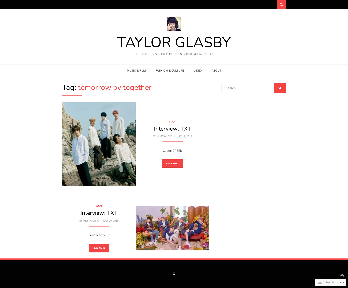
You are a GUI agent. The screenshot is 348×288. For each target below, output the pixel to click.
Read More (172, 163)
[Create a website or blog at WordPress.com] (174, 273)
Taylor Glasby (174, 42)
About (216, 70)
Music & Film (136, 70)
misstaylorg (164, 136)
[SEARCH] (280, 88)
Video (198, 70)
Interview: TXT (172, 129)
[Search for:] (247, 88)
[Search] (281, 4)
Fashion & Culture (169, 70)
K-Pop (172, 122)
